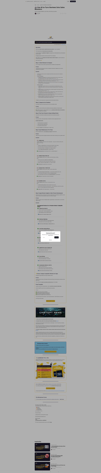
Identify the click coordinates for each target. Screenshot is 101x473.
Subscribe (56, 237)
